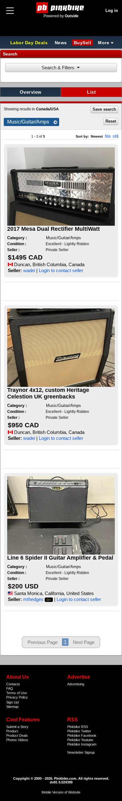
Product (12, 731)
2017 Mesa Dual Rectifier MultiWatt (53, 229)
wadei (29, 270)
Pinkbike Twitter (79, 731)
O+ (49, 600)
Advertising (75, 684)
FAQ (9, 688)
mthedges (33, 599)
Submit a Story (17, 727)
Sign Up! (12, 702)
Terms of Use (16, 693)
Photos (11, 740)
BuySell (82, 42)
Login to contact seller (61, 270)
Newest (97, 136)
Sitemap (12, 707)
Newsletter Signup (81, 752)
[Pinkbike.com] (61, 7)
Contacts (13, 684)
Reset (110, 121)
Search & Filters (58, 67)
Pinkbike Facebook (81, 735)
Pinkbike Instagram (81, 744)
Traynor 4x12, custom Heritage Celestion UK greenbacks (48, 393)
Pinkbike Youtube (80, 740)
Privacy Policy (17, 697)
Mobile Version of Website (61, 792)
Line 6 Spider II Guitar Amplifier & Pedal (60, 558)
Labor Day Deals (29, 42)
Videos (23, 740)
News (61, 42)
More (103, 42)
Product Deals (17, 735)
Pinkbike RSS (77, 727)
